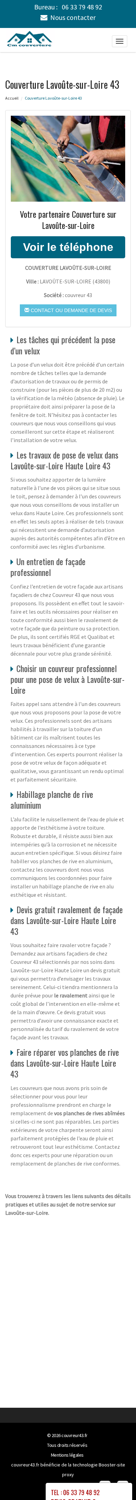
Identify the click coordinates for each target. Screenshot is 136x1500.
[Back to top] (117, 1481)
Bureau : (68, 6)
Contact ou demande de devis (70, 310)
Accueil (11, 98)
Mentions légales (67, 1455)
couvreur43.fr (74, 1435)
